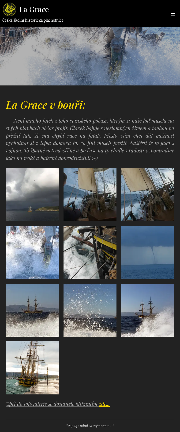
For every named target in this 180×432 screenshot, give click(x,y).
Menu (173, 13)
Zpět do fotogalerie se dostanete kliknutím (58, 403)
